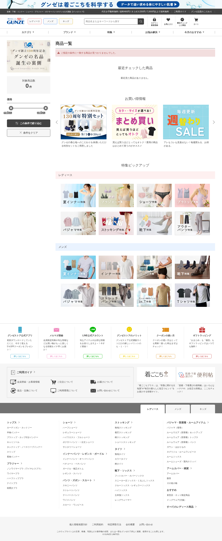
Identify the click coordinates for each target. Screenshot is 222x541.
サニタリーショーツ (72, 447)
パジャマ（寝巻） (175, 427)
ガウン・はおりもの (176, 447)
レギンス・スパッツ (72, 473)
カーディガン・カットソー (19, 427)
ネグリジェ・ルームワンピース (181, 452)
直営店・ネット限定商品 (178, 495)
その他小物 (172, 483)
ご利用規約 (97, 524)
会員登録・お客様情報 (28, 382)
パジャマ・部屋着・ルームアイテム (186, 422)
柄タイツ (119, 464)
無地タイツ (120, 454)
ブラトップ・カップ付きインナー (22, 437)
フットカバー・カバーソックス (129, 476)
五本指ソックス (122, 495)
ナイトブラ (12, 483)
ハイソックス (121, 490)
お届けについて (105, 382)
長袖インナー (13, 457)
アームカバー (173, 473)
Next (214, 122)
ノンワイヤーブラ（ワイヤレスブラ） (24, 468)
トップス (12, 422)
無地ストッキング (123, 427)
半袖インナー (13, 432)
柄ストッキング (122, 437)
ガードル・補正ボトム (73, 468)
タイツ (118, 449)
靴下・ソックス (123, 470)
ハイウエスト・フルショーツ (76, 437)
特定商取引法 (114, 524)
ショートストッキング (125, 442)
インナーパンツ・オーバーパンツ (78, 459)
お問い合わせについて (108, 390)
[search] (141, 21)
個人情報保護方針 (78, 524)
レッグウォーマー (123, 500)
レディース (34, 21)
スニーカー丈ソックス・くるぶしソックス (134, 480)
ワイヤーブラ (13, 473)
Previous (57, 122)
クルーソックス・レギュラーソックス (132, 485)
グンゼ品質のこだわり (201, 11)
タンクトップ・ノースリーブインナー (24, 447)
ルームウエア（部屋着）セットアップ (184, 432)
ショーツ (67, 422)
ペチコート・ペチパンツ (74, 464)
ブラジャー (13, 463)
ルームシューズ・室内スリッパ (181, 461)
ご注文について (65, 382)
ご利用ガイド (180, 11)
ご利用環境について (67, 390)
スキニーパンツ (70, 485)
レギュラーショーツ (72, 432)
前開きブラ (12, 488)
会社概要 (130, 524)
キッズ (66, 21)
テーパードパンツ (71, 495)
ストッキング (122, 422)
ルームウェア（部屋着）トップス (182, 437)
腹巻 (169, 478)
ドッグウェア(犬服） (176, 500)
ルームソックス (174, 457)
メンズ (50, 21)
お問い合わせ (146, 524)
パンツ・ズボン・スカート (77, 480)
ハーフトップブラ (15, 478)
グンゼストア (15, 21)
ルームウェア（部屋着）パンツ (181, 442)
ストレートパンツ (71, 490)
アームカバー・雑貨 (178, 468)
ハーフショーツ (70, 427)
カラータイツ (121, 459)
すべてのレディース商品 (180, 506)
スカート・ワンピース (73, 505)
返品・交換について (27, 390)
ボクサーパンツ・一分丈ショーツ (78, 442)
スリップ (11, 452)
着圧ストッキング (123, 432)
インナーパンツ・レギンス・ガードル (83, 453)
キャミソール (13, 442)
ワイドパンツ (69, 500)
